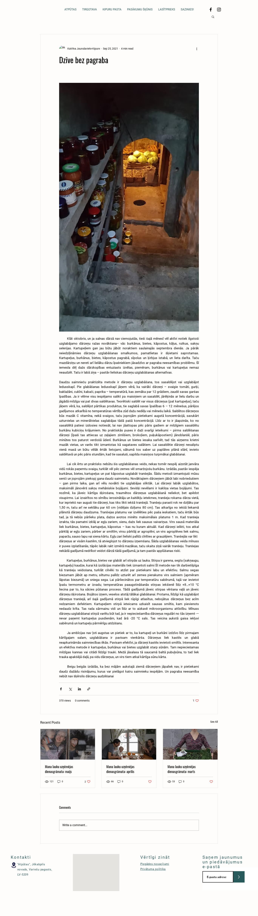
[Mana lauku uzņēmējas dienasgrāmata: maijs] (67, 744)
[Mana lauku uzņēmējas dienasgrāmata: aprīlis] (129, 744)
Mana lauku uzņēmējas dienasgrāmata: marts (182, 769)
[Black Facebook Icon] (210, 9)
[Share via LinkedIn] (79, 689)
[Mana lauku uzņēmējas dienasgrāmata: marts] (190, 744)
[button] (213, 16)
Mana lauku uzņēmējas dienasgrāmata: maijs (59, 769)
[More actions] (196, 48)
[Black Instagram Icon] (219, 9)
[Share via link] (88, 689)
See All (214, 721)
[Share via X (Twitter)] (70, 689)
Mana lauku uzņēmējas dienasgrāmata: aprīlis (120, 769)
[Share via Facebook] (61, 689)
